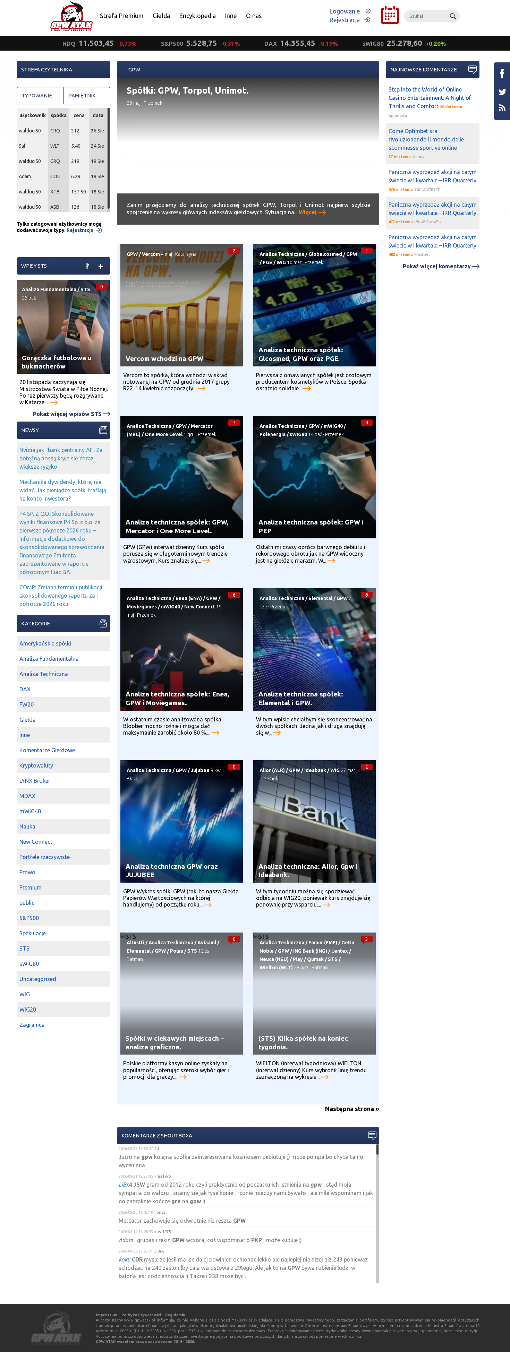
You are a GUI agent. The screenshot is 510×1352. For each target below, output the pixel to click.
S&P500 (29, 918)
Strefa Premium (122, 15)
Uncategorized (37, 979)
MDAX (27, 796)
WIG (281, 262)
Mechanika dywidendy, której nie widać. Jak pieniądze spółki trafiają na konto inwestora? (62, 490)
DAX (25, 689)
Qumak (315, 959)
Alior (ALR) (272, 770)
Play (298, 959)
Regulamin (175, 1315)
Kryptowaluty (36, 765)
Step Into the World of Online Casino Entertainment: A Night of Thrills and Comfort (430, 97)
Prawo (27, 872)
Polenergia (273, 434)
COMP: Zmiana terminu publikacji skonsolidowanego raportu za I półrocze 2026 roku (60, 595)
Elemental (320, 598)
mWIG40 (333, 426)
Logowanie (344, 11)
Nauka (27, 826)
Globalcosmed (325, 254)
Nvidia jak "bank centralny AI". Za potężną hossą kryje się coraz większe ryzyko (61, 458)
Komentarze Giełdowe (47, 750)
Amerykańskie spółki (45, 643)
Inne (231, 15)
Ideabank (315, 770)
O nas (254, 15)
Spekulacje (32, 933)
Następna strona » (352, 1108)
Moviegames (142, 606)
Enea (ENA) (189, 598)
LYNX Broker (34, 781)
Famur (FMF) (322, 942)
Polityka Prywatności (141, 1315)
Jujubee (200, 770)
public (26, 903)
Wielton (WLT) (276, 967)
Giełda (161, 15)
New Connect (199, 606)
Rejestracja (344, 19)
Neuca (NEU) (274, 959)
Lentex (339, 951)
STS (192, 951)
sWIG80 (298, 434)
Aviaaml (206, 942)
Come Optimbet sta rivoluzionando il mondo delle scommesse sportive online (426, 139)
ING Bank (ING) (310, 951)
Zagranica (32, 1025)
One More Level (163, 434)
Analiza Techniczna (282, 254)
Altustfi (135, 942)
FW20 (26, 704)
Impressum (106, 1315)
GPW (132, 254)
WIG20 (27, 1009)
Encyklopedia (197, 15)
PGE (267, 262)
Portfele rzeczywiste (44, 857)
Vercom (151, 254)
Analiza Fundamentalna (49, 289)
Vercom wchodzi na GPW (164, 358)
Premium (30, 887)
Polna (176, 951)
